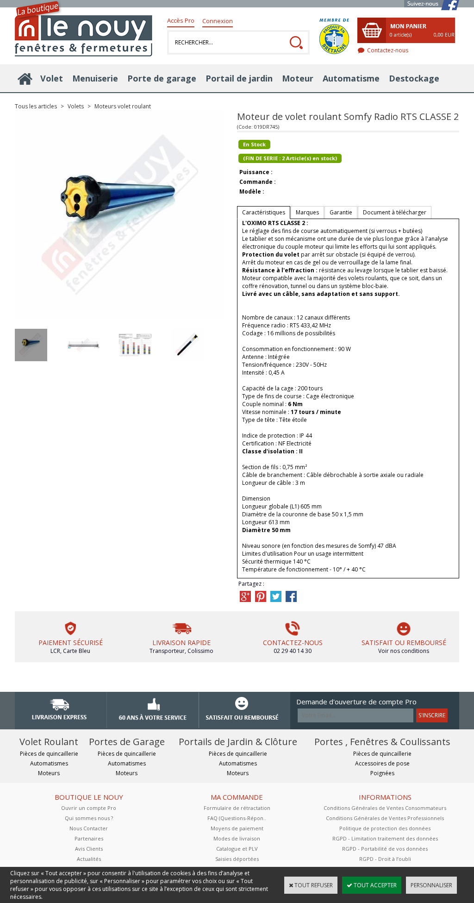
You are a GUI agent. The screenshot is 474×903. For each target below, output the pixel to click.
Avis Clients (89, 848)
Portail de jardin (239, 78)
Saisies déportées (237, 858)
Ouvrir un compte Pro (88, 807)
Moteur (297, 78)
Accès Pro (180, 20)
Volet (51, 78)
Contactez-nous (387, 50)
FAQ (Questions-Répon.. (236, 818)
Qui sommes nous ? (89, 818)
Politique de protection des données (384, 828)
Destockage (414, 78)
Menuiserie (95, 78)
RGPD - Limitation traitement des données (385, 838)
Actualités (89, 858)
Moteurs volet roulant (122, 106)
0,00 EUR (444, 34)
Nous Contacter (88, 828)
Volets (76, 106)
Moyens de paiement (237, 828)
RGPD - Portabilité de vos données (385, 848)
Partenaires (89, 838)
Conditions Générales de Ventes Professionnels (385, 818)
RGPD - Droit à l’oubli (385, 858)
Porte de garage (161, 78)
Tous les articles (36, 106)
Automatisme (351, 78)
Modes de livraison (236, 838)
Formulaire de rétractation (237, 807)
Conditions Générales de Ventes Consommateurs (385, 807)
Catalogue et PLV (237, 848)
